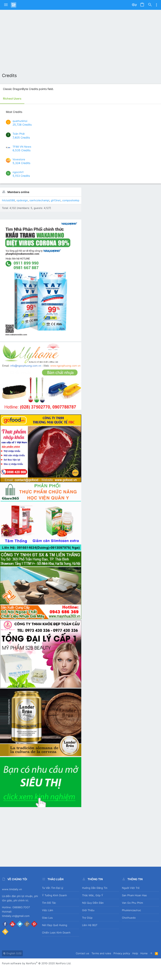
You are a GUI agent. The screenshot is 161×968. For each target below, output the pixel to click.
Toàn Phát (19, 133)
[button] (6, 5)
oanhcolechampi (39, 200)
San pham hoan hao (134, 895)
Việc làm (47, 910)
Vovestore (19, 159)
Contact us (82, 953)
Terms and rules (101, 953)
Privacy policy (121, 953)
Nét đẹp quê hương (54, 925)
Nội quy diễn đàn (93, 902)
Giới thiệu (88, 910)
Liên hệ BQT (89, 925)
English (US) (14, 953)
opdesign (22, 200)
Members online (18, 192)
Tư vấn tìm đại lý (52, 887)
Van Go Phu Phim (132, 902)
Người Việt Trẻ (131, 887)
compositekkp (70, 200)
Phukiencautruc (131, 910)
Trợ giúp (87, 917)
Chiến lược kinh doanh (56, 932)
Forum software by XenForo (36, 963)
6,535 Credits (21, 150)
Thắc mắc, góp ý (92, 895)
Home (144, 953)
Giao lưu (47, 917)
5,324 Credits (21, 163)
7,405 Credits (21, 137)
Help (135, 953)
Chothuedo (129, 917)
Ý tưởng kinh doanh (54, 895)
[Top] (151, 953)
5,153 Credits (21, 175)
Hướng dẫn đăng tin (94, 887)
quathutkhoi (20, 120)
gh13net (56, 200)
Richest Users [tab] (12, 98)
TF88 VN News (22, 146)
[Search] (150, 5)
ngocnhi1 (18, 172)
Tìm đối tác (49, 902)
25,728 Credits (22, 124)
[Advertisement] (80, 39)
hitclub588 (8, 200)
